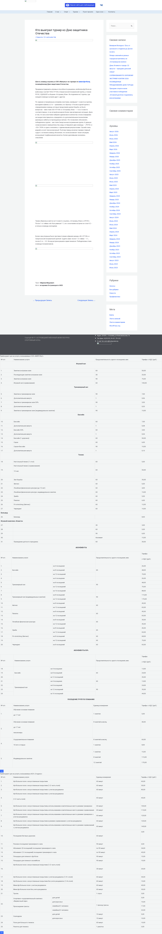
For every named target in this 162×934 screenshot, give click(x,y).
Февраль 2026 (115, 153)
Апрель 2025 (114, 189)
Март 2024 (113, 235)
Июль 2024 (114, 221)
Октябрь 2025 (115, 167)
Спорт (66, 12)
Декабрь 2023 (115, 246)
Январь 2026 (114, 157)
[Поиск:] (122, 26)
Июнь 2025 (114, 182)
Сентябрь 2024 (115, 214)
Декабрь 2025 (115, 160)
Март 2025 (113, 192)
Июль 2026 (114, 135)
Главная (49, 12)
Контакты (111, 12)
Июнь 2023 (114, 268)
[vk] (101, 5)
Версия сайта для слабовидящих (81, 5)
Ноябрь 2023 (114, 250)
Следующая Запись (86, 300)
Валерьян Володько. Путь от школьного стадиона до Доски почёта (121, 49)
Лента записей (115, 319)
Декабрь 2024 (115, 203)
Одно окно (99, 12)
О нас (57, 12)
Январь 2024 (114, 242)
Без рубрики (114, 289)
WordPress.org (115, 326)
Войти (112, 315)
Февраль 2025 (115, 196)
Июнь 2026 (114, 139)
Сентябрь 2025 (115, 171)
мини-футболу (84, 82)
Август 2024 (114, 217)
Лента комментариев (117, 322)
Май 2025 (113, 185)
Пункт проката (88, 12)
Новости (39, 37)
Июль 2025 (114, 178)
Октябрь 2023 (115, 253)
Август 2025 (114, 174)
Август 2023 (114, 260)
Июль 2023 (114, 264)
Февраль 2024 (115, 239)
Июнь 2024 (114, 225)
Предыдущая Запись (42, 300)
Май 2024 (113, 228)
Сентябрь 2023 (115, 257)
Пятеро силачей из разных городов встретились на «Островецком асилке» (119, 58)
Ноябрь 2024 (114, 207)
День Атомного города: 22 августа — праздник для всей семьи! (120, 68)
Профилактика (115, 297)
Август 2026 (114, 131)
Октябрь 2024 (115, 210)
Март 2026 (113, 149)
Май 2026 (113, 142)
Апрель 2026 (114, 146)
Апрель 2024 (114, 232)
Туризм (75, 12)
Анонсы (112, 286)
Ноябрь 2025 (114, 164)
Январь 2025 (114, 200)
